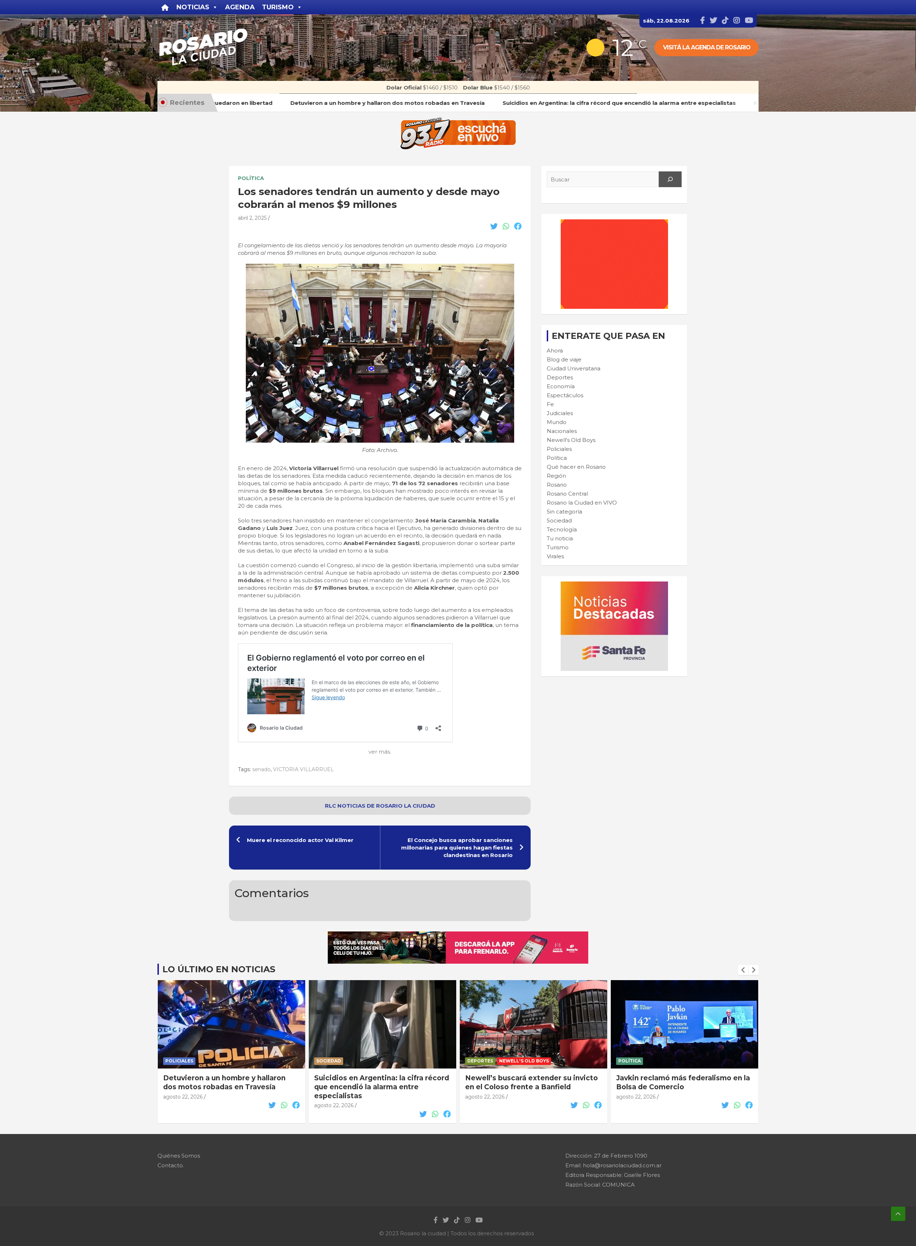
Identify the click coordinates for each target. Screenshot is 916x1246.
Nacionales (562, 431)
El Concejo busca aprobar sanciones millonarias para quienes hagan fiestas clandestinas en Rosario (457, 847)
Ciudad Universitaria (573, 368)
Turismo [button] (278, 7)
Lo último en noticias (218, 969)
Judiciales (560, 413)
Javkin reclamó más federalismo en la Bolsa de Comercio (532, 1082)
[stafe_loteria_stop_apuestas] (458, 935)
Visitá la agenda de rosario (706, 47)
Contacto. (170, 1165)
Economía (561, 386)
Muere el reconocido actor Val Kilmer (300, 840)
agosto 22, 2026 (183, 1105)
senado (261, 769)
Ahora (555, 350)
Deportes (560, 377)
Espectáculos (565, 395)
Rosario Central (567, 493)
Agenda (240, 7)
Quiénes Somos (178, 1155)
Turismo (558, 547)
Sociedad (559, 520)
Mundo (556, 422)
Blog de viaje (564, 359)
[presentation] (743, 970)
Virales (555, 556)
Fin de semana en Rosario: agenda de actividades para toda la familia (683, 1082)
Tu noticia (560, 538)
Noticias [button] (192, 7)
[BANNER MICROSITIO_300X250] (614, 585)
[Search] (670, 179)
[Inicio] (165, 7)
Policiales (559, 449)
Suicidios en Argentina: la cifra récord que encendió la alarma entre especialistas (230, 1087)
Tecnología (562, 529)
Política (251, 178)
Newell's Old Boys (571, 440)
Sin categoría (564, 511)
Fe (550, 404)
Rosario (557, 484)
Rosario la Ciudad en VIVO (582, 502)
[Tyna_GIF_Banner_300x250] (614, 223)
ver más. (380, 751)
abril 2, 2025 (252, 218)
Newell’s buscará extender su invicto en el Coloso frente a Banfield (380, 1082)
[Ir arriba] (898, 1214)
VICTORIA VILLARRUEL (303, 769)
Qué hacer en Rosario (576, 466)
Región (556, 475)
